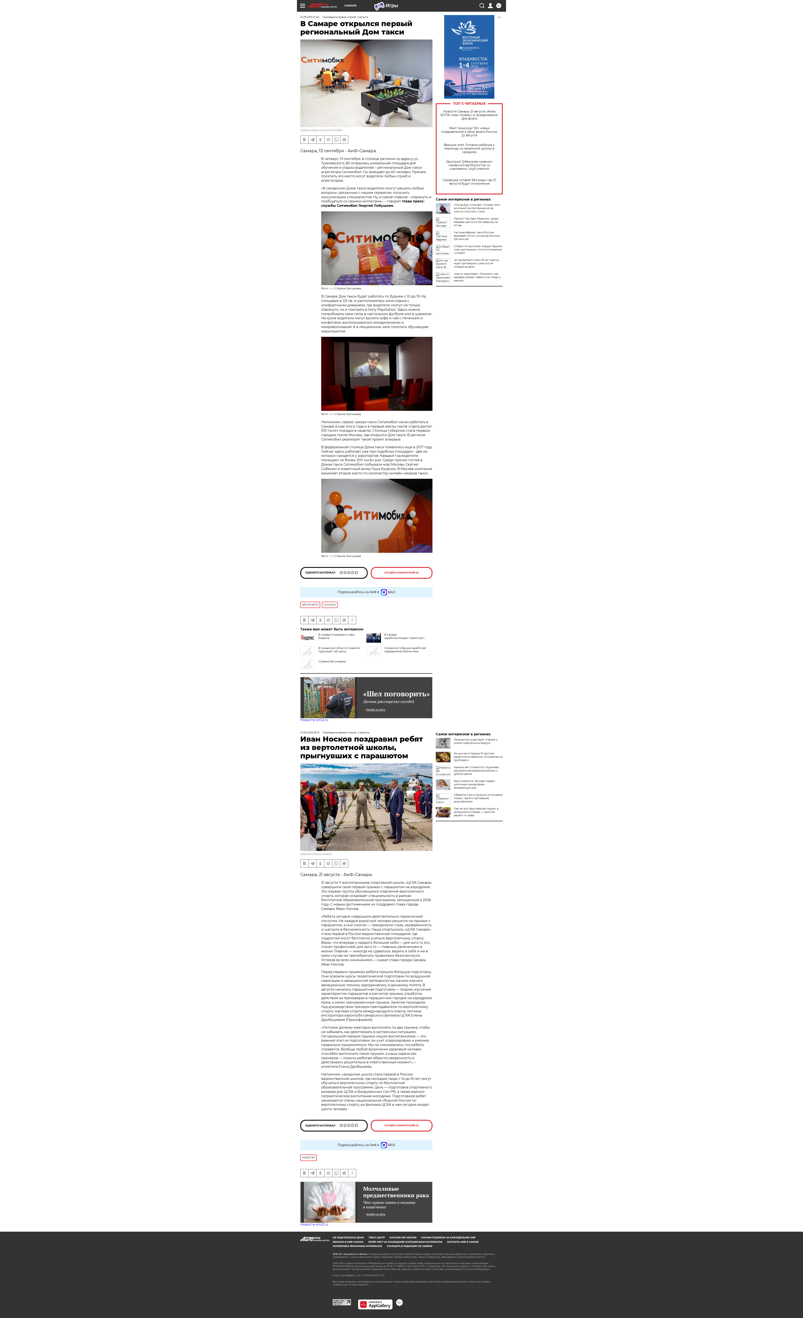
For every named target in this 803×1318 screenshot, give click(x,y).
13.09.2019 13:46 (309, 17)
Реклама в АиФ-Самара (348, 1242)
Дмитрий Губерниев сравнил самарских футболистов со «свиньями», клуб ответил (469, 165)
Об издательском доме (348, 1237)
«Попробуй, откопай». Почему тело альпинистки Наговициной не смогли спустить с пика (477, 208)
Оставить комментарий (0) (401, 572)
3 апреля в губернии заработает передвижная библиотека (405, 649)
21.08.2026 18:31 (309, 732)
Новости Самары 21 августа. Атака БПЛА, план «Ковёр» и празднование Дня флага (469, 115)
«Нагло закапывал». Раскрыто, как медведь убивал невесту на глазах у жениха (477, 277)
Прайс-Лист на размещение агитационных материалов (405, 1242)
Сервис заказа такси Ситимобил (321, 129)
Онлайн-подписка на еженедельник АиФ (448, 1237)
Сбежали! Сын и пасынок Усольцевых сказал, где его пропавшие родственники (478, 798)
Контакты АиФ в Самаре (463, 1242)
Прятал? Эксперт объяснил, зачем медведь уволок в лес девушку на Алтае (476, 222)
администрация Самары (316, 853)
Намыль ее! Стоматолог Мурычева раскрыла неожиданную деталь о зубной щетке (476, 770)
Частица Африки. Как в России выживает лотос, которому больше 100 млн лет (477, 236)
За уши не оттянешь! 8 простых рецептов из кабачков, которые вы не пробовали (478, 757)
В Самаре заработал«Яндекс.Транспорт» (404, 636)
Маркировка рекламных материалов (357, 1246)
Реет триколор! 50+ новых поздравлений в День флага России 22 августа (469, 131)
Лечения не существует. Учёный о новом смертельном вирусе (475, 741)
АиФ (332, 288)
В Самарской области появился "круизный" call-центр (339, 649)
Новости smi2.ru (314, 720)
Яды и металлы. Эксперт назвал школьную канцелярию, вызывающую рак (474, 784)
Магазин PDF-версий (403, 1237)
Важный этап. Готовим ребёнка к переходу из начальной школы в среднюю (469, 148)
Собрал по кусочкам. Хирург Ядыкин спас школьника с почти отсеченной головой (478, 249)
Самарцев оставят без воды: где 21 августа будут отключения (469, 181)
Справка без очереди (332, 661)
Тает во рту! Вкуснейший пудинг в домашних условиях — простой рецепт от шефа (476, 812)
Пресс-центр (377, 1237)
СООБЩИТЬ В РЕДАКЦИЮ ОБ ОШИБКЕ (409, 1246)
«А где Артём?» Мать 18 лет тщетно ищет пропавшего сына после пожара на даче (476, 263)
